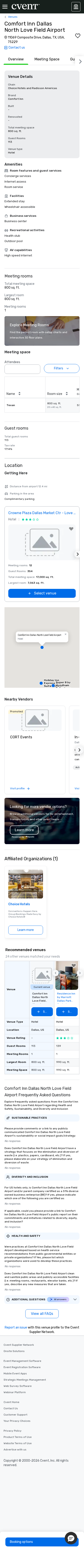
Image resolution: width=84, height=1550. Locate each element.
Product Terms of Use (18, 1437)
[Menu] (5, 7)
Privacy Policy (13, 1430)
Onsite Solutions (14, 1351)
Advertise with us (15, 1449)
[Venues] (75, 6)
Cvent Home (11, 1402)
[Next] (79, 60)
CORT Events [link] (21, 737)
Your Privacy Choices (17, 1420)
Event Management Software (22, 1361)
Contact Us (11, 1408)
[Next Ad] (77, 554)
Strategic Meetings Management (25, 1379)
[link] (35, 720)
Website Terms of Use (18, 1443)
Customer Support (15, 1414)
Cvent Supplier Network (19, 1344)
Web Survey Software (18, 1386)
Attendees (12, 362)
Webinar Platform (15, 1392)
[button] (35, 367)
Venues (12, 16)
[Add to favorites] (77, 35)
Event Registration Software (22, 1367)
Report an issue (16, 1327)
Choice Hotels (19, 904)
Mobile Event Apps (15, 1373)
